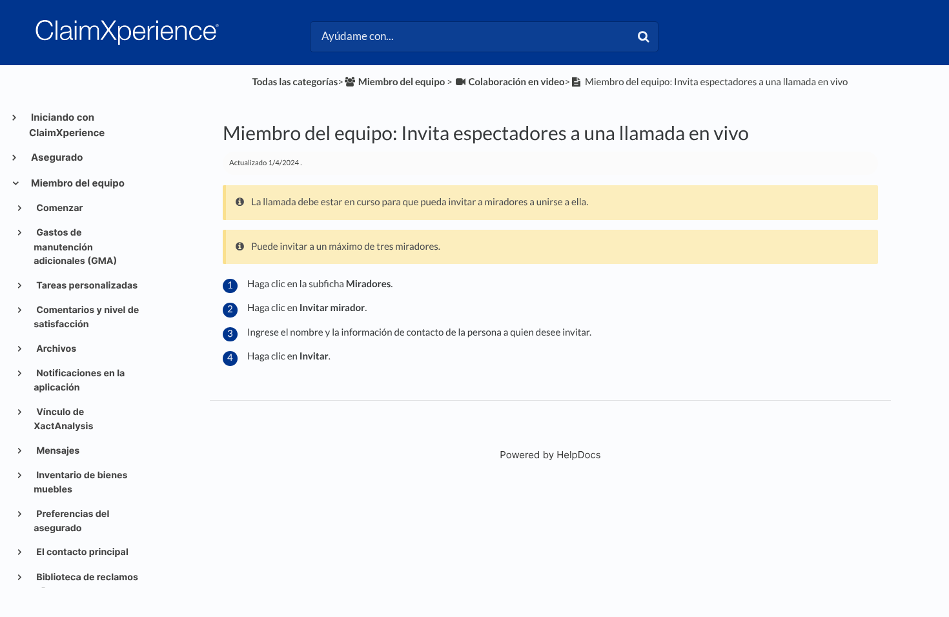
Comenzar (58, 208)
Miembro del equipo (77, 183)
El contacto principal (81, 552)
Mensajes (56, 450)
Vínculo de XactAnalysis (63, 419)
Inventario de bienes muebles (80, 482)
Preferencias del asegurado (71, 521)
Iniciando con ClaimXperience (67, 125)
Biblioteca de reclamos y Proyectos (86, 584)
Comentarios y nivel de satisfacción (86, 317)
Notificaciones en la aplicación (79, 380)
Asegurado (56, 157)
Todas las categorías (295, 82)
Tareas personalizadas (86, 285)
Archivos (55, 348)
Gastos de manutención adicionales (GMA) (75, 247)
